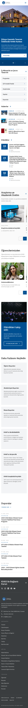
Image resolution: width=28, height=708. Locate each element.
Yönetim (3, 624)
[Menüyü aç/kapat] (25, 2)
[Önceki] (2, 62)
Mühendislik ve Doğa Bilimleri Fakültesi (10, 661)
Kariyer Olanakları (5, 630)
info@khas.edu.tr (7, 616)
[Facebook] (11, 589)
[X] (2, 589)
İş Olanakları (19, 697)
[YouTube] (14, 589)
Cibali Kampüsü (5, 627)
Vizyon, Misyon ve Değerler (7, 633)
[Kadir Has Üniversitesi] (3, 2)
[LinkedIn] (8, 589)
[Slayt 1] (13, 62)
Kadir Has (3, 638)
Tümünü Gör (5, 507)
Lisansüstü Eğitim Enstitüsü (7, 669)
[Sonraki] (25, 62)
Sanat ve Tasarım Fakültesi (7, 663)
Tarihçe (3, 641)
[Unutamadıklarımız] (12, 271)
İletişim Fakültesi (5, 658)
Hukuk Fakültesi (5, 652)
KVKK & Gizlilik (4, 700)
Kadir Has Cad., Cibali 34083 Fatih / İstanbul (13, 611)
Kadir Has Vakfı (5, 644)
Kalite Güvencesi (5, 697)
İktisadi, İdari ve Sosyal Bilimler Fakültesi (11, 655)
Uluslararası (4, 686)
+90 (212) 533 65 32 (8, 614)
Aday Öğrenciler (5, 683)
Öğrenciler (3, 677)
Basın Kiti (12, 700)
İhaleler (12, 697)
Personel (3, 689)
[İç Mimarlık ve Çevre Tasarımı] (8, 2)
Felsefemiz (4, 636)
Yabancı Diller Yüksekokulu (7, 666)
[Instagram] (5, 589)
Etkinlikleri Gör (12, 343)
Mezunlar (3, 680)
